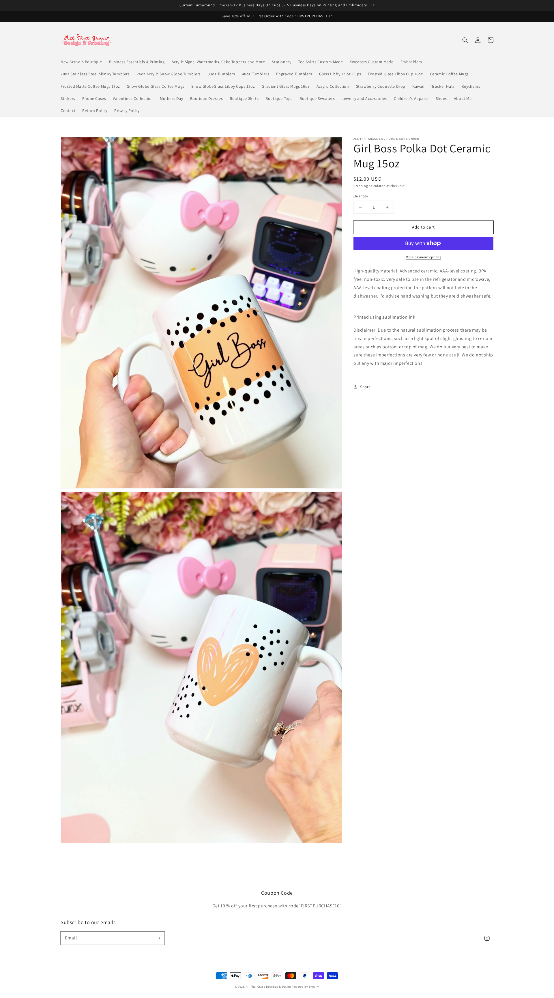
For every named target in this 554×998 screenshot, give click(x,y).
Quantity (360, 196)
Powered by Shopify (305, 986)
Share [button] (365, 386)
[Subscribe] (158, 938)
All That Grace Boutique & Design (268, 986)
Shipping (360, 186)
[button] (465, 40)
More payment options (423, 257)
